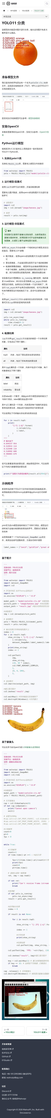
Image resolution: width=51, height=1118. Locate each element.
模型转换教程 (34, 118)
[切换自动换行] (42, 171)
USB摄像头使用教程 (31, 747)
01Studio (6, 1060)
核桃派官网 (6, 1049)
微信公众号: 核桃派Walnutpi (14, 1098)
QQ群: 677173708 (9, 1095)
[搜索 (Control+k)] (47, 3)
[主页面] (4, 11)
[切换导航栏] (3, 3)
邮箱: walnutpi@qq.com (12, 1077)
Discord (5, 1091)
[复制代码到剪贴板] (46, 171)
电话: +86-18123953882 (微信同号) (16, 1074)
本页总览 (7, 16)
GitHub (5, 1056)
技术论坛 (5, 1052)
